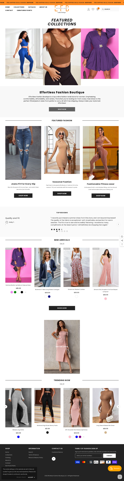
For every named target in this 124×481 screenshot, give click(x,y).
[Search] (110, 9)
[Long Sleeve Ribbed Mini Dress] (106, 405)
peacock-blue (76, 436)
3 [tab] (62, 231)
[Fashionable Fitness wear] (101, 153)
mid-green (15, 292)
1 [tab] (57, 231)
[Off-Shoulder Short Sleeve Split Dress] (76, 407)
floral (76, 296)
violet (11, 292)
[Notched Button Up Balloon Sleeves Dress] (18, 265)
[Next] (118, 224)
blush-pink (69, 436)
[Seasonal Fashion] (62, 150)
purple (80, 436)
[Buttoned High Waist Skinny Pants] (47, 405)
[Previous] (5, 406)
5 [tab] (67, 231)
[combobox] (110, 9)
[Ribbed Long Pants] (18, 407)
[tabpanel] (62, 224)
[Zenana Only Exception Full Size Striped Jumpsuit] (106, 267)
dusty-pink (105, 298)
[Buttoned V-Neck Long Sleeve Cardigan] (47, 267)
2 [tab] (59, 231)
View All (62, 243)
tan (105, 432)
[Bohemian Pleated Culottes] (76, 267)
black (21, 292)
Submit (109, 456)
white (18, 292)
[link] (24, 53)
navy (49, 296)
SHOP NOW (27, 2)
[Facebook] (54, 459)
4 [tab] (64, 231)
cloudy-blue (18, 436)
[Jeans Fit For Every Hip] (23, 153)
